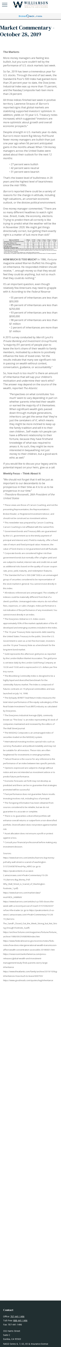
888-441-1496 (20, 1320)
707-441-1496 (17, 1316)
